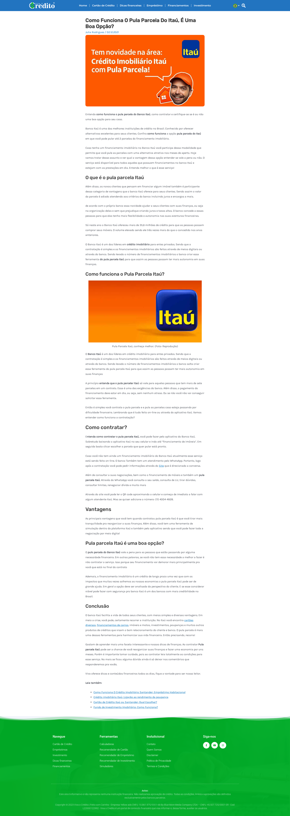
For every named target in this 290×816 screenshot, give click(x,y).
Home (83, 5)
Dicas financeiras (130, 5)
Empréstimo (155, 5)
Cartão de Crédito (103, 5)
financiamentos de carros (112, 625)
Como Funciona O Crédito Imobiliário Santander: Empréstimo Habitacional (139, 692)
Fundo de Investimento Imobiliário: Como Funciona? (125, 707)
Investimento (202, 5)
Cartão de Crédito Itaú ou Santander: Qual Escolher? (125, 702)
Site (161, 465)
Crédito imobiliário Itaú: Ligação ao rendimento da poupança (130, 697)
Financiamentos (178, 5)
